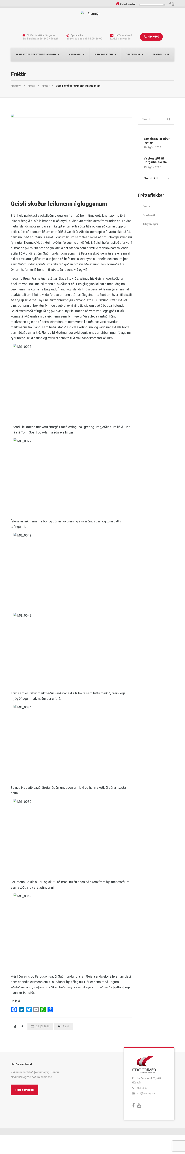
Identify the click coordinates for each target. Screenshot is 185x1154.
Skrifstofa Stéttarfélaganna (36, 54)
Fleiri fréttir (152, 178)
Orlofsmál (133, 54)
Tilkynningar (150, 224)
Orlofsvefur (128, 4)
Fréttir (66, 1026)
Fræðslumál (161, 54)
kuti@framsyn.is (146, 1093)
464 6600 (153, 36)
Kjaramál (75, 54)
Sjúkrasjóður (103, 54)
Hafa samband (24, 1089)
